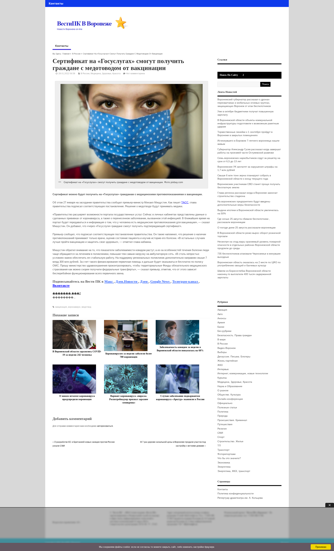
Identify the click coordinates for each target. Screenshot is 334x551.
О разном (222, 390)
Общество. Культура (229, 394)
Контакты (56, 3)
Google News (160, 281)
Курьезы (222, 377)
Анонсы (221, 318)
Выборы (222, 352)
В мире (221, 339)
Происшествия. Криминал (232, 420)
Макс (109, 281)
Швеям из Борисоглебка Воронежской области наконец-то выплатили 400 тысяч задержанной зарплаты (244, 274)
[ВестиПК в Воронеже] (94, 37)
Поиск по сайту (229, 75)
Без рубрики (224, 331)
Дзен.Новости (127, 281)
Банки (220, 327)
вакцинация (61, 307)
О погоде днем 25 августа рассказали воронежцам (246, 227)
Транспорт (223, 450)
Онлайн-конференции (230, 399)
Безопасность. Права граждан (234, 335)
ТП (219, 445)
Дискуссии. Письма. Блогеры (233, 356)
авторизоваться (105, 426)
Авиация (222, 310)
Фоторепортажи (226, 454)
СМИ (220, 433)
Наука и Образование (229, 386)
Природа (222, 416)
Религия (222, 428)
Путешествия (224, 424)
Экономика (223, 462)
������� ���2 (67, 293)
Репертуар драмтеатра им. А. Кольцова (240, 498)
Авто (220, 314)
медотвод (86, 307)
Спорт (220, 437)
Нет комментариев (135, 73)
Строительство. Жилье (230, 441)
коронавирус (74, 307)
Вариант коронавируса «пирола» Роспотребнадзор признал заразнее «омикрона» (128, 399)
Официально (224, 403)
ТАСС (184, 202)
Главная (66, 54)
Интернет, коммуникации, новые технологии (242, 373)
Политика (222, 411)
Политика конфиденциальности (235, 493)
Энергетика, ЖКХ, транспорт (233, 471)
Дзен (144, 281)
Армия (221, 322)
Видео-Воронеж (226, 348)
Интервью (223, 369)
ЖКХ (220, 365)
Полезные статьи (227, 407)
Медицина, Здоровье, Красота (106, 73)
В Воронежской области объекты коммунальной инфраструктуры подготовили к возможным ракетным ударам (248, 123)
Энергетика (223, 466)
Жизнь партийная (227, 360)
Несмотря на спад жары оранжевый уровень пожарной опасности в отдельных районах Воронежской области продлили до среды (249, 245)
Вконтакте (61, 285)
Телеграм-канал (185, 281)
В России (76, 54)
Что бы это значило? (229, 458)
